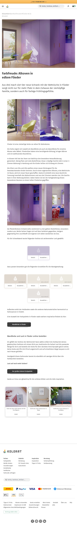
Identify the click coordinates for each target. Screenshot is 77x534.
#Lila (29, 14)
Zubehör (21, 458)
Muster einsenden (21, 502)
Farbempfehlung (49, 461)
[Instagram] (40, 521)
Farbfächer (7, 470)
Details (33, 257)
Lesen (16, 414)
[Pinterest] (36, 521)
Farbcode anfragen (9, 473)
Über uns (64, 502)
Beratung (47, 458)
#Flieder (24, 14)
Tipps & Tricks (36, 463)
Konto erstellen (35, 502)
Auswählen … (44, 257)
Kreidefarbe (7, 468)
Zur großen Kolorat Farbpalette (22, 371)
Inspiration (35, 458)
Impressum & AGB (20, 505)
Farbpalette (7, 461)
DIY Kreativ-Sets (23, 463)
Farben (6, 458)
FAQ (71, 502)
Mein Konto (46, 502)
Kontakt (55, 502)
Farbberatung (48, 463)
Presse (43, 507)
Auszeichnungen (34, 505)
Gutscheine (22, 466)
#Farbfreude (16, 14)
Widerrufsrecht (33, 507)
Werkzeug (21, 461)
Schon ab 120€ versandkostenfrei (37, 1)
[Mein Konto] (68, 6)
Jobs (53, 505)
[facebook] (32, 521)
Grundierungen (8, 466)
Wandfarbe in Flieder (19, 324)
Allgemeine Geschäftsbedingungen (15, 507)
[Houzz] (44, 521)
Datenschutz (7, 505)
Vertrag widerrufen (11, 512)
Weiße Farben (8, 463)
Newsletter (45, 505)
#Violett (5, 16)
